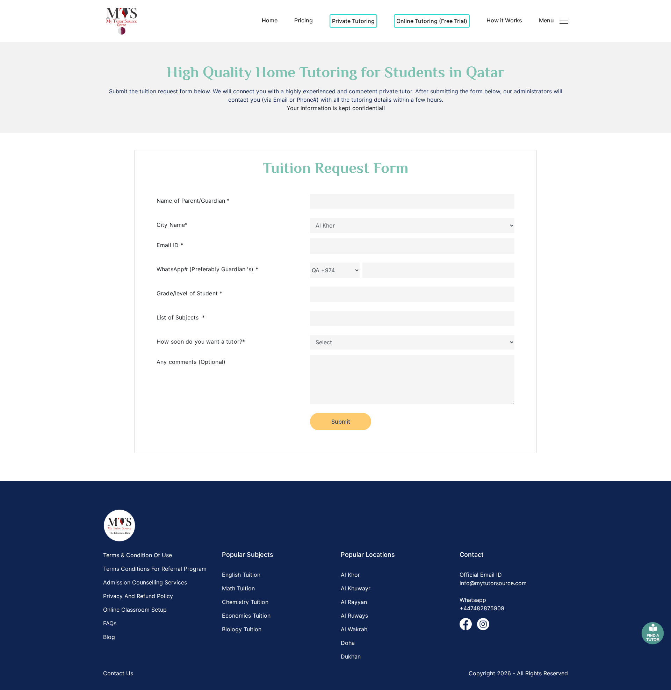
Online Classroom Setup (135, 609)
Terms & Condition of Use (137, 555)
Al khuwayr (355, 588)
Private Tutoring (353, 20)
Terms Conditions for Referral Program (155, 568)
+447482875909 (482, 608)
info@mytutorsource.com (493, 583)
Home (269, 20)
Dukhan (351, 656)
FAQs (109, 623)
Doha (348, 642)
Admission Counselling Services (145, 582)
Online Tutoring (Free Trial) (431, 20)
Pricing (303, 20)
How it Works (504, 20)
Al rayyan (354, 601)
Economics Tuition (246, 615)
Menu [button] (546, 20)
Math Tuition (238, 588)
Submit (340, 421)
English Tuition (241, 574)
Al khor (350, 574)
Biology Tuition (241, 629)
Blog (109, 636)
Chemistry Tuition (245, 601)
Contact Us (118, 673)
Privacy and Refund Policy (138, 595)
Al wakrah (354, 629)
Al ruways (354, 615)
